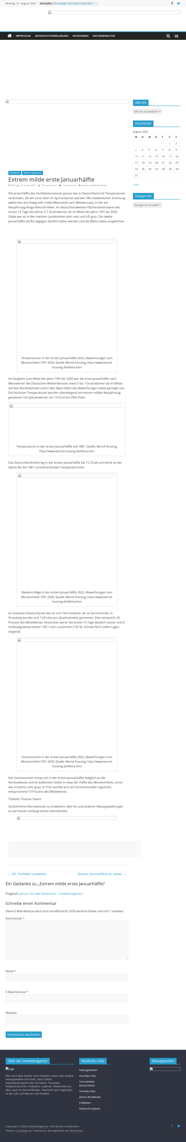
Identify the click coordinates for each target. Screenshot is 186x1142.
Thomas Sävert (49, 185)
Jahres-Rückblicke (90, 1097)
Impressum (23, 36)
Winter (104, 185)
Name (11, 971)
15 (170, 156)
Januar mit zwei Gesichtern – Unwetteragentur (51, 894)
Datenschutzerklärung (51, 36)
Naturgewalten (104, 36)
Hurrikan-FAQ (87, 1075)
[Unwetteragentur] (10, 36)
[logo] (10, 1069)
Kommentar (15, 918)
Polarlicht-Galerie (89, 1108)
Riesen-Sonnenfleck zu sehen (102, 874)
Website (11, 1013)
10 (136, 156)
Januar (85, 185)
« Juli (136, 184)
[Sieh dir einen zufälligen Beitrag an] (176, 36)
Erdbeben (85, 1102)
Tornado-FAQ (87, 1091)
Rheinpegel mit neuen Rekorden (73, 3)
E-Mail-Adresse (17, 992)
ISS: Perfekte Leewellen (27, 874)
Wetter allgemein (32, 172)
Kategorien (80, 36)
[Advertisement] (93, 67)
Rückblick (14, 172)
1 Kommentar (69, 185)
